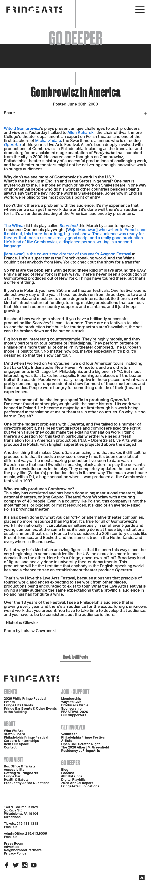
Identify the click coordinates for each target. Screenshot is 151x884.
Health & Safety (16, 779)
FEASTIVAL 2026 (74, 712)
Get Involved (73, 727)
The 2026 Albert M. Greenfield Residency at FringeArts (85, 749)
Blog (64, 769)
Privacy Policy (15, 853)
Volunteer (69, 734)
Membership (71, 698)
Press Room (13, 843)
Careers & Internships (21, 741)
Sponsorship (71, 708)
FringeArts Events (18, 705)
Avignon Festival (115, 254)
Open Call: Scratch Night (80, 744)
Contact (10, 747)
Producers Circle (74, 705)
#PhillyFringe (71, 776)
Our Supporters (73, 715)
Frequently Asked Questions (27, 783)
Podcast (67, 773)
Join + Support (75, 691)
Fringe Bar (12, 776)
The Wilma (13, 226)
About (9, 723)
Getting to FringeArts (21, 773)
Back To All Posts (75, 656)
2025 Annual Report (77, 783)
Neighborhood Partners (23, 850)
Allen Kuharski (80, 133)
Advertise (11, 847)
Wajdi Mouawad (81, 230)
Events (10, 691)
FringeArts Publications (80, 786)
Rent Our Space (16, 744)
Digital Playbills (73, 779)
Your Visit (13, 759)
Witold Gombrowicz (22, 128)
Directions (12, 817)
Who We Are (13, 731)
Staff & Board (14, 734)
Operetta (12, 145)
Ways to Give (71, 702)
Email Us (10, 827)
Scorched (68, 226)
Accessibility (14, 769)
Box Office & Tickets (20, 766)
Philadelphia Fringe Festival (26, 737)
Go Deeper (70, 762)
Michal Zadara (48, 141)
